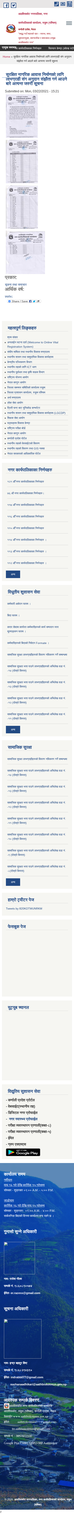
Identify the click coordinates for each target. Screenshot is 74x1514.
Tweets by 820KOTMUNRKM (24, 908)
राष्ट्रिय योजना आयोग (17, 377)
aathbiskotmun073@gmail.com (37, 1422)
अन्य (13, 574)
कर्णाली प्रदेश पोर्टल (17, 438)
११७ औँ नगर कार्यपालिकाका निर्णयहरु (25, 504)
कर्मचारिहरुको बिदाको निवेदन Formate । (28, 643)
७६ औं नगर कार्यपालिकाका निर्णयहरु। (25, 493)
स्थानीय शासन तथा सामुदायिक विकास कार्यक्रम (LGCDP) (36, 413)
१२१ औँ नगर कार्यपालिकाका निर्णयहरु (25, 481)
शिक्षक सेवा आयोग (16, 417)
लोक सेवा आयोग (15, 402)
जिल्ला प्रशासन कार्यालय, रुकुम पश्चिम (26, 392)
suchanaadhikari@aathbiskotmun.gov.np (38, 1384)
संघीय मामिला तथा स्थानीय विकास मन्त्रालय (28, 351)
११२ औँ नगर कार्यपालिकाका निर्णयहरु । (27, 563)
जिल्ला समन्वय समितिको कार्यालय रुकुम (26, 387)
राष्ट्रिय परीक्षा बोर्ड (16, 428)
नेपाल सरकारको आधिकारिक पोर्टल (23, 453)
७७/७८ (9, 296)
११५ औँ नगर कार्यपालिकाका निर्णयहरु (25, 528)
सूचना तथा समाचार (16, 284)
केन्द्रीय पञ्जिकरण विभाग (19, 362)
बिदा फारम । (13, 615)
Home (6, 56)
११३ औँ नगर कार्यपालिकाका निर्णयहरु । (27, 551)
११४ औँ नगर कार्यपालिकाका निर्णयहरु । (27, 539)
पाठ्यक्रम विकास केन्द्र (18, 423)
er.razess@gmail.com (25, 1293)
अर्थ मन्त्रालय (14, 397)
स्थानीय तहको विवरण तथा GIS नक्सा (26, 448)
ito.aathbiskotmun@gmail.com (31, 1429)
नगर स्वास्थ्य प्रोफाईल (23, 1119)
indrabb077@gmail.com (27, 1377)
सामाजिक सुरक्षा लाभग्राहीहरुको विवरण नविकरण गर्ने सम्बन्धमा (37, 654)
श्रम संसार (12, 337)
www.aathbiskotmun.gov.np (30, 1416)
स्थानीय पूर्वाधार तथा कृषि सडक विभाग (25, 372)
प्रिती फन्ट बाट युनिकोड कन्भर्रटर (23, 407)
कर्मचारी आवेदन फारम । (19, 603)
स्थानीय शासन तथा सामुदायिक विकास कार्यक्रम (30, 356)
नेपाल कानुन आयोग (16, 382)
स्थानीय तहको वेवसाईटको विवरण (23, 443)
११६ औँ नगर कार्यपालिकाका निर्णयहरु (25, 516)
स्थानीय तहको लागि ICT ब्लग (21, 367)
